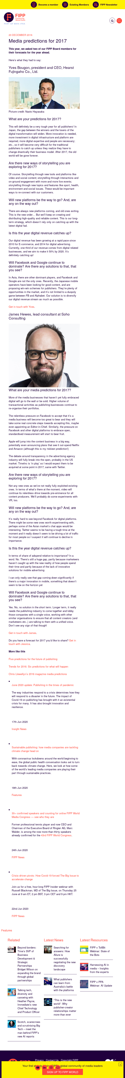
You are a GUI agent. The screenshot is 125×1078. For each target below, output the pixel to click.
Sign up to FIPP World (62, 1072)
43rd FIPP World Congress (56, 835)
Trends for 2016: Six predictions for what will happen (38, 666)
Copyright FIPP (69, 1060)
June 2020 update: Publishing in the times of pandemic (43, 685)
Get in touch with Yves (21, 306)
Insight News (19, 729)
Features (17, 795)
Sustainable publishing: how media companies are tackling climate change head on (45, 749)
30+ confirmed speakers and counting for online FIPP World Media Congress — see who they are (46, 815)
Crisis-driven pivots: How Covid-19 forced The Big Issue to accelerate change (45, 877)
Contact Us (52, 1060)
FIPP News (18, 857)
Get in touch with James (22, 633)
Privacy (39, 1060)
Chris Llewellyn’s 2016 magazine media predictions (38, 674)
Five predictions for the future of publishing (33, 659)
